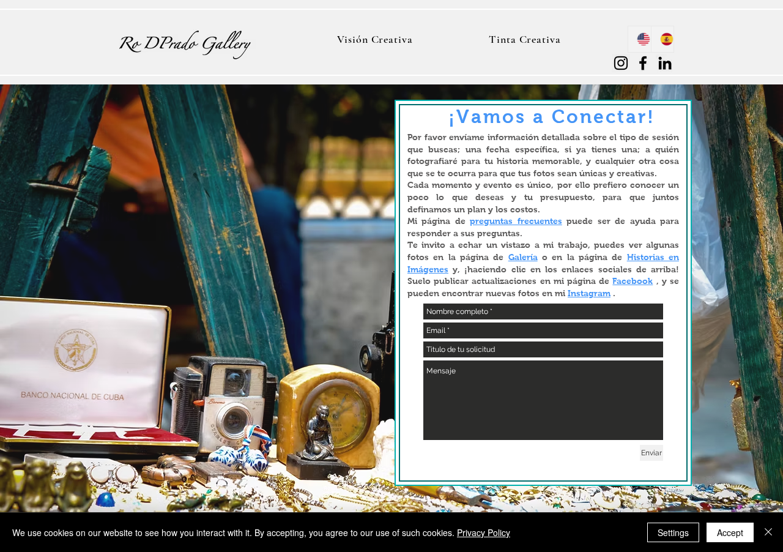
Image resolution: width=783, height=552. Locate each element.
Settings (673, 532)
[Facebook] (643, 63)
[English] (639, 39)
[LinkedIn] (665, 63)
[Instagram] (621, 63)
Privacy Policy (483, 532)
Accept (730, 532)
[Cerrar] (768, 532)
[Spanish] (662, 39)
